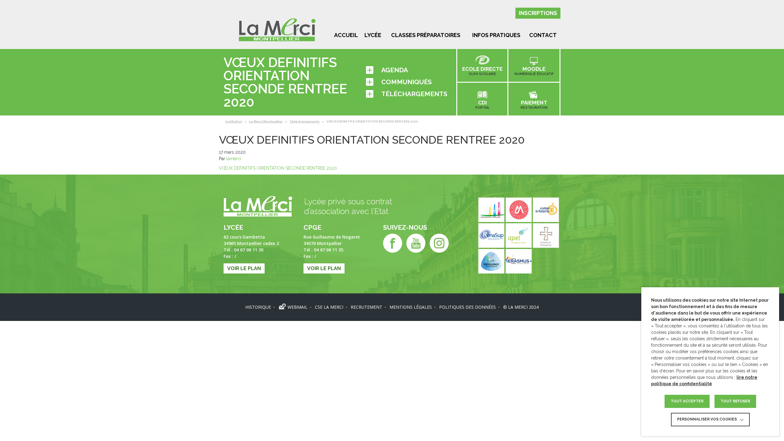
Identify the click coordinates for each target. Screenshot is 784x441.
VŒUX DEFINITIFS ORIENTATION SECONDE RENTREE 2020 (278, 168)
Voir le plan (244, 268)
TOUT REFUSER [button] (735, 401)
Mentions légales (411, 307)
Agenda (394, 70)
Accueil (346, 35)
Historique (258, 307)
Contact (543, 35)
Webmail (297, 307)
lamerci (233, 158)
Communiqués (406, 82)
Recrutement (366, 307)
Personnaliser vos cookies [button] (707, 419)
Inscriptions (538, 13)
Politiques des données (467, 307)
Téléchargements (414, 94)
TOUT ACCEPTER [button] (687, 401)
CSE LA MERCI (329, 307)
